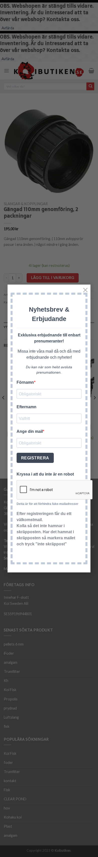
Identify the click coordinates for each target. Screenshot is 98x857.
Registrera (35, 458)
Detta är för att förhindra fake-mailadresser (47, 504)
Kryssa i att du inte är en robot (45, 474)
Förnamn (25, 382)
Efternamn (26, 407)
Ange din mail (30, 431)
